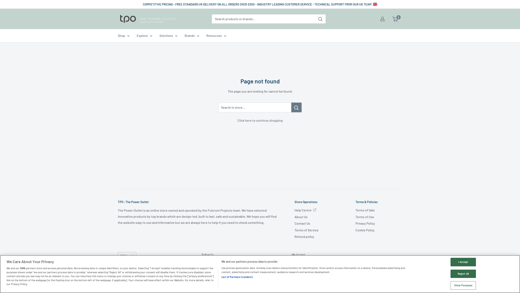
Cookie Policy (365, 230)
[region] (260, 274)
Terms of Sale (365, 210)
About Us (301, 217)
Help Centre (303, 210)
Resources (214, 35)
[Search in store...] (296, 107)
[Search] (320, 18)
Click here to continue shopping (260, 120)
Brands (190, 35)
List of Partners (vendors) (237, 277)
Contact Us (302, 223)
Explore (142, 35)
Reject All (463, 273)
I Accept (463, 261)
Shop (121, 35)
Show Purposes (463, 285)
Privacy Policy (365, 223)
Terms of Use (364, 217)
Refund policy (304, 236)
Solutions (166, 35)
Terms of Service (306, 230)
